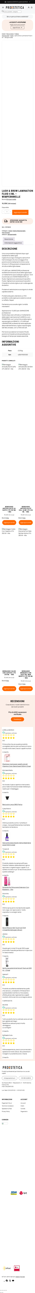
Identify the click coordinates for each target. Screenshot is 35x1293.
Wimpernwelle (11, 199)
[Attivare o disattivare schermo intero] (2, 1290)
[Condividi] (4, 1290)
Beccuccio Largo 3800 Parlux (12, 804)
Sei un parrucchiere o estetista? (17, 17)
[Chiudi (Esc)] (6, 1290)
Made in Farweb (20, 1277)
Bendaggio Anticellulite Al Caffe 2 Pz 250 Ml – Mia (9, 509)
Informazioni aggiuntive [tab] (13, 243)
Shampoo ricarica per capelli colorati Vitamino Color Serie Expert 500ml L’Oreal (16, 765)
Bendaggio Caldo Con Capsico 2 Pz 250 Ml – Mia (9, 672)
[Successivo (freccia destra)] (2, 1292)
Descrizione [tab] (8, 239)
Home (3, 34)
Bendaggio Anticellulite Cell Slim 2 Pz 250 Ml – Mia (26, 509)
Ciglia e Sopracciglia (19, 231)
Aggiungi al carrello (20, 212)
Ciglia (11, 36)
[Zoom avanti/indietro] (0, 1290)
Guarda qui (17, 719)
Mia (7, 518)
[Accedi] (28, 7)
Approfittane (16, 27)
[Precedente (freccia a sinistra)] (0, 1292)
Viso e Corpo (10, 34)
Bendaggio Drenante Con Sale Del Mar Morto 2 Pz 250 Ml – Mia (26, 674)
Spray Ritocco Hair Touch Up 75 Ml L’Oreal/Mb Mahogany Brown (14, 929)
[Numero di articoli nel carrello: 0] (31, 7)
